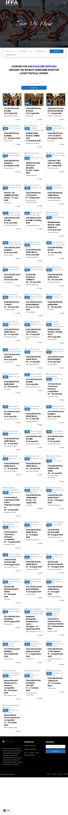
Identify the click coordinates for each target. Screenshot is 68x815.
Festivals (54, 774)
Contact (65, 774)
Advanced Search (11, 54)
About (60, 774)
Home (48, 774)
